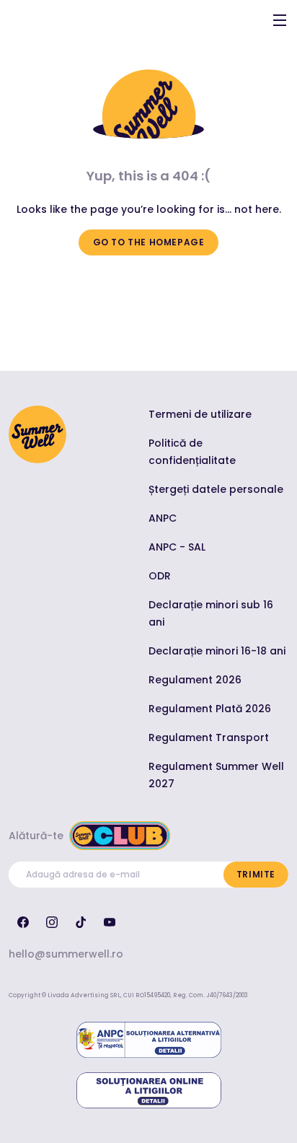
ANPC (162, 518)
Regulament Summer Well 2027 (216, 775)
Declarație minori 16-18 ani (216, 651)
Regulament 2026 (194, 680)
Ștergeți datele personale (215, 489)
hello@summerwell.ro (66, 954)
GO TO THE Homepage (149, 242)
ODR (159, 576)
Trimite (255, 874)
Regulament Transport (208, 737)
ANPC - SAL (176, 547)
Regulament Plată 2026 (209, 708)
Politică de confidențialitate (192, 452)
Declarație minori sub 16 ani (210, 613)
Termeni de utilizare (200, 414)
